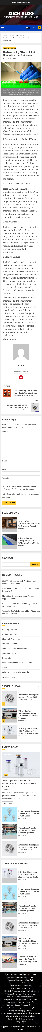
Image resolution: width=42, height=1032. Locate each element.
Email (5, 469)
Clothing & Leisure (10, 644)
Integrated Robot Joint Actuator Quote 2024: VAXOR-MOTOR (28, 697)
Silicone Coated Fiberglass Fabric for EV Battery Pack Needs (28, 540)
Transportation (8, 677)
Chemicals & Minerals (9, 48)
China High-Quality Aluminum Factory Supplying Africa (27, 830)
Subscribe (39, 27)
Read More (8, 803)
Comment (6, 431)
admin (21, 365)
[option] (21, 699)
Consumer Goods (9, 653)
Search (7, 558)
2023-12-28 (7, 58)
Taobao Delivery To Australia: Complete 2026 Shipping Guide (27, 959)
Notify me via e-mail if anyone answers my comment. (20, 496)
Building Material (9, 629)
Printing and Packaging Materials (16, 672)
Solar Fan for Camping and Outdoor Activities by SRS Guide (28, 813)
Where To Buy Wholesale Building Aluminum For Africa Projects (28, 714)
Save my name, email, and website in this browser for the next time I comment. (21, 487)
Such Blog (21, 13)
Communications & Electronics (14, 648)
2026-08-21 (23, 528)
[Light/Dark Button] (28, 28)
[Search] (34, 28)
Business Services (9, 634)
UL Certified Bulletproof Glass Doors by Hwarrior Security (29, 523)
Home (7, 974)
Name (5, 461)
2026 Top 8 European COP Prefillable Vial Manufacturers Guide (28, 731)
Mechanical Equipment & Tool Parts (17, 663)
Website (5, 478)
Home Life (6, 658)
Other (4, 667)
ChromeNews (31, 1026)
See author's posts (21, 371)
